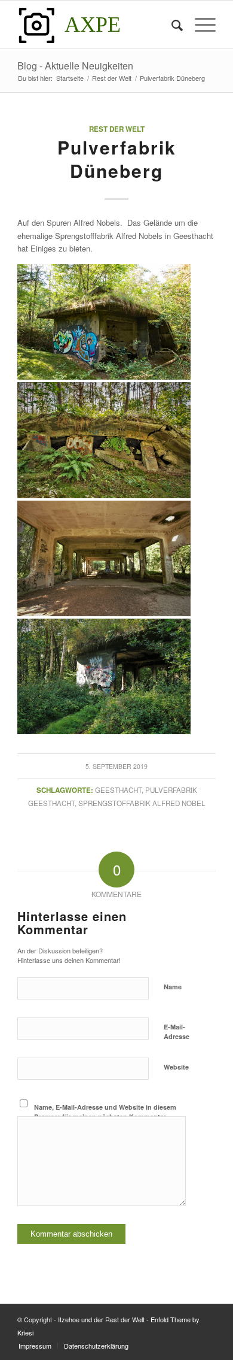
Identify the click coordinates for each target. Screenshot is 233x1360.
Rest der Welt (117, 129)
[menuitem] (171, 25)
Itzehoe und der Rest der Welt (101, 1319)
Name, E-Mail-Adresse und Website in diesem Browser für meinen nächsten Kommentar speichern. (105, 1116)
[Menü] (199, 25)
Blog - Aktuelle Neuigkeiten (75, 65)
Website (176, 1066)
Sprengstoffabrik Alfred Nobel (142, 803)
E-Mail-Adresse (176, 1031)
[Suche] (171, 25)
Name (173, 986)
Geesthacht (118, 790)
